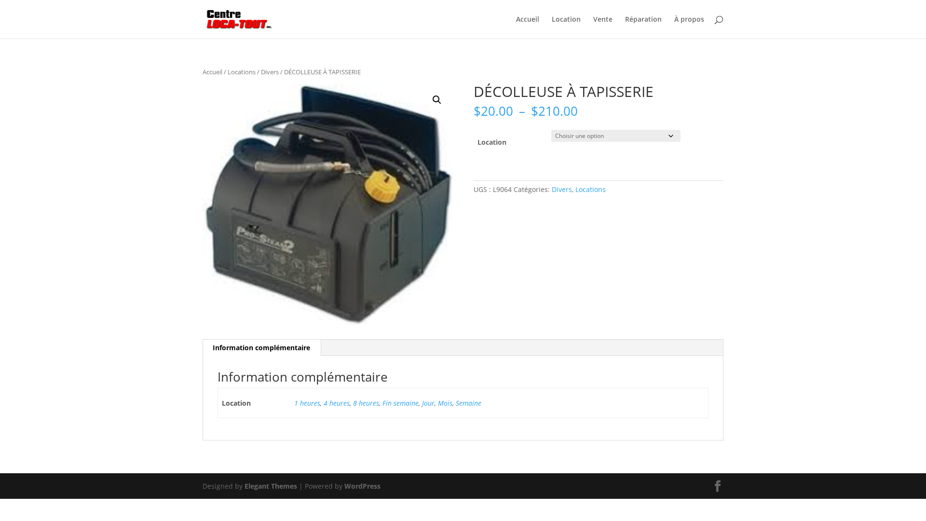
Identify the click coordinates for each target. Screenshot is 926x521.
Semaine (468, 403)
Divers (270, 72)
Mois (445, 403)
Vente (603, 20)
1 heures (307, 403)
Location (566, 20)
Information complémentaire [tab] (261, 347)
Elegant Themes (271, 486)
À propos (689, 20)
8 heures (366, 403)
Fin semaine (400, 403)
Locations (242, 72)
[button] (437, 100)
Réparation (643, 20)
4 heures (337, 403)
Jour (428, 403)
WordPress (362, 486)
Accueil (527, 20)
